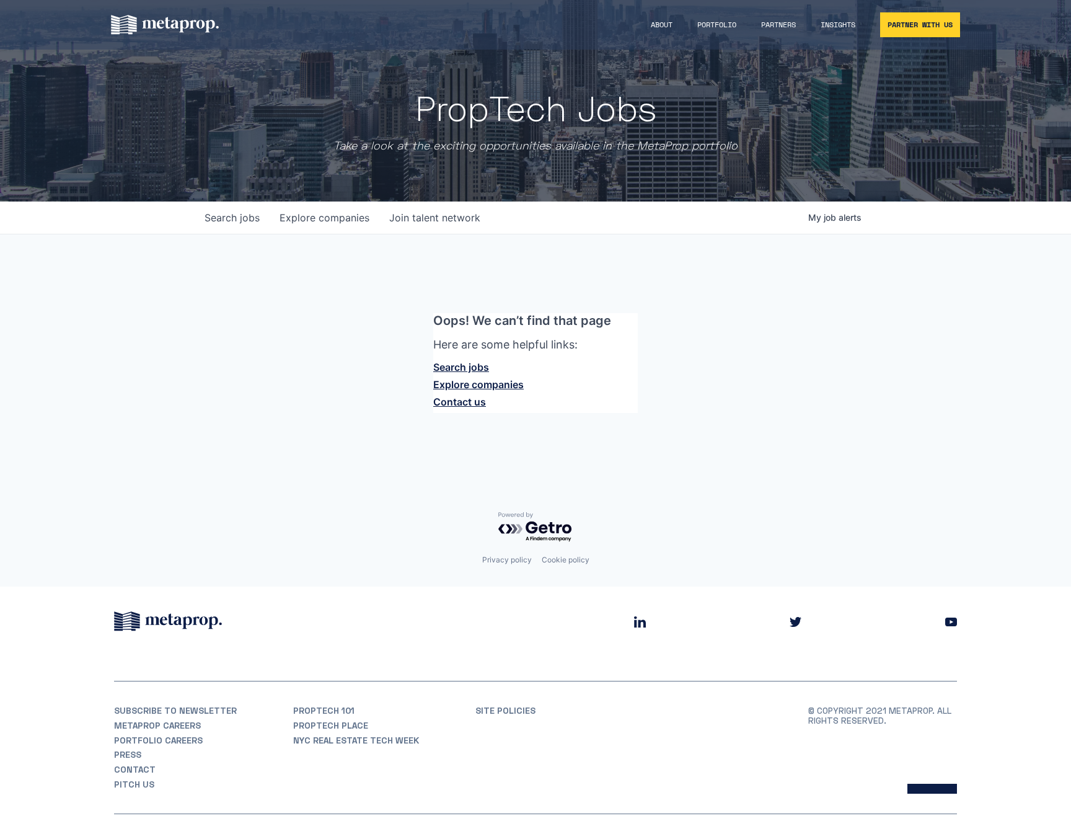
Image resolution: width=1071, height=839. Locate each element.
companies (324, 217)
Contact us (459, 402)
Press (127, 755)
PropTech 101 (324, 711)
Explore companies (478, 384)
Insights (838, 24)
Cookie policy (565, 559)
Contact (135, 770)
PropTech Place (330, 725)
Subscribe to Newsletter (175, 711)
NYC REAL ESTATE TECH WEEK (356, 740)
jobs (232, 217)
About (661, 24)
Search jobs (461, 367)
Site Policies (505, 711)
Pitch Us (134, 784)
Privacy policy (507, 559)
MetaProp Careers (157, 725)
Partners (778, 24)
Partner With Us (920, 24)
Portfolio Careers (158, 740)
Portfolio (716, 24)
